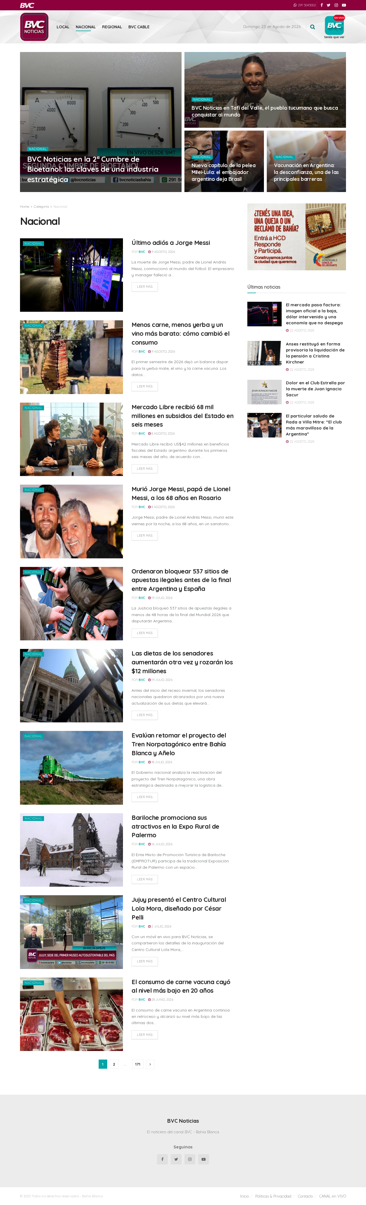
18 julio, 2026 (161, 762)
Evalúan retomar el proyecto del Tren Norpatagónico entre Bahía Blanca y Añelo (179, 744)
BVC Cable (139, 26)
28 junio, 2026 (162, 1000)
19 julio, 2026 (161, 598)
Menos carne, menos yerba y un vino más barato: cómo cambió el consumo (180, 333)
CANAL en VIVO (332, 1196)
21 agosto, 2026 (59, 190)
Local (63, 26)
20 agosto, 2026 (207, 126)
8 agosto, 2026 (163, 433)
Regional (112, 26)
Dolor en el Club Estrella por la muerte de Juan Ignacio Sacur (315, 388)
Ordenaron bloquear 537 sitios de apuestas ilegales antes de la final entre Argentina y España (181, 580)
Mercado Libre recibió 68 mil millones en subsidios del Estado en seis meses (183, 416)
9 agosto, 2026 (206, 190)
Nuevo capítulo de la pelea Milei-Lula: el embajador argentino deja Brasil (224, 172)
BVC (37, 190)
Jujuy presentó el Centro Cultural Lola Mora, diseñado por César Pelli (179, 908)
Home (24, 206)
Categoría (41, 206)
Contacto (305, 1196)
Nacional (86, 26)
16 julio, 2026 (161, 844)
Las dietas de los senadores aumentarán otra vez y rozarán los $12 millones (182, 662)
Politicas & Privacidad (273, 1196)
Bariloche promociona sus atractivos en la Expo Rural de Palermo (175, 826)
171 (137, 1064)
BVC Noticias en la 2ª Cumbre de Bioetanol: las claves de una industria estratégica (92, 169)
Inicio (244, 1196)
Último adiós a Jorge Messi (171, 243)
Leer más (144, 287)
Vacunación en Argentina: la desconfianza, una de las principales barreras (306, 172)
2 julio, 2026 (161, 926)
